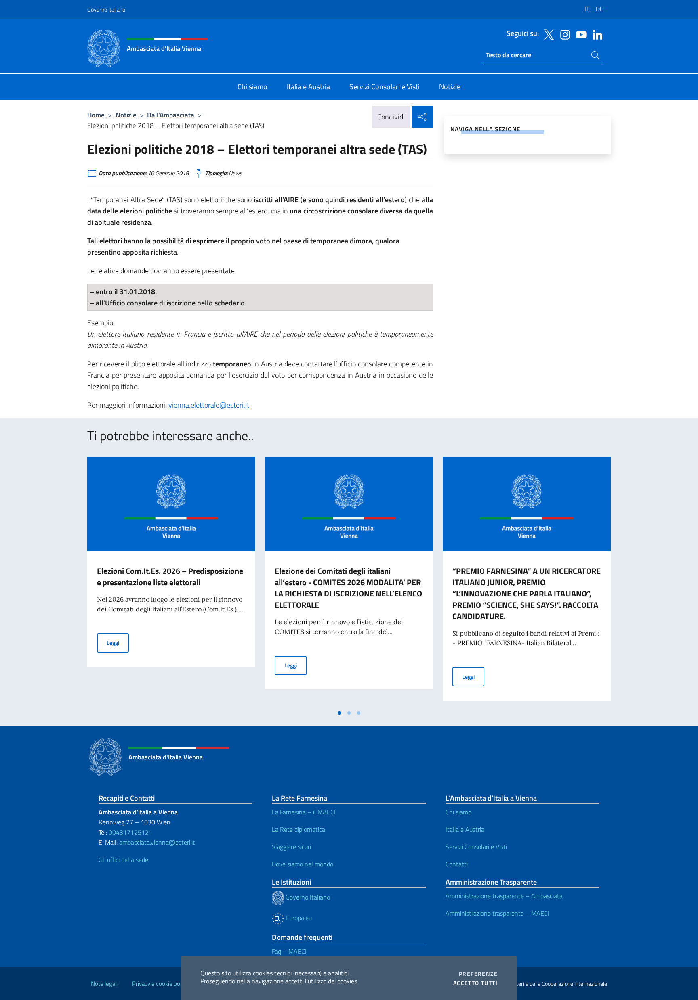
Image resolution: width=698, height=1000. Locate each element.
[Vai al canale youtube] (579, 34)
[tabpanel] (171, 581)
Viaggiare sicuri (291, 846)
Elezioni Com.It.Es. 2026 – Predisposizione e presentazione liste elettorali (170, 576)
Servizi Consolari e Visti (476, 846)
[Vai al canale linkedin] (595, 34)
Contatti (457, 864)
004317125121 (130, 832)
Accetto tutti (475, 983)
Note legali (104, 983)
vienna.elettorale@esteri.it (208, 405)
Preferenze (478, 974)
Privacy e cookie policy (160, 983)
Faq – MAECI (289, 951)
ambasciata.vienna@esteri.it (157, 842)
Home (96, 115)
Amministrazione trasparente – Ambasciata (504, 896)
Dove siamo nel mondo (302, 864)
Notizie (126, 115)
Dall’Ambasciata (170, 115)
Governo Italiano (106, 9)
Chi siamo (458, 812)
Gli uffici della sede (123, 859)
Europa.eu (298, 918)
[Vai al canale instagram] (563, 34)
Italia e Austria (465, 829)
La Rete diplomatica (298, 829)
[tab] (339, 713)
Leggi (118, 642)
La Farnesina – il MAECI (304, 812)
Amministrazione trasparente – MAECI (497, 913)
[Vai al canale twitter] (547, 34)
